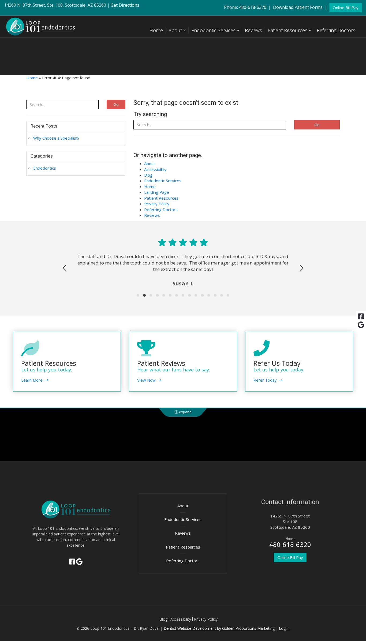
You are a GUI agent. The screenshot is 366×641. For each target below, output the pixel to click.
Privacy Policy (156, 203)
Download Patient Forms (298, 7)
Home (156, 30)
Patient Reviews (161, 363)
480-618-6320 (252, 7)
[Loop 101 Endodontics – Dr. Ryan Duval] (46, 26)
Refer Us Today (277, 363)
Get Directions (125, 5)
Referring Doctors (336, 30)
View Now (147, 380)
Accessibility (155, 169)
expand (185, 411)
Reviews (253, 30)
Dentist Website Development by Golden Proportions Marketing (219, 628)
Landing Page (156, 192)
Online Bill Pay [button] (345, 7)
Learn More (33, 380)
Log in (284, 628)
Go (317, 124)
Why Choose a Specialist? (56, 138)
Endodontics (44, 168)
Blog (148, 175)
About (176, 30)
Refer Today (266, 380)
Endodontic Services (214, 30)
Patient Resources (288, 30)
